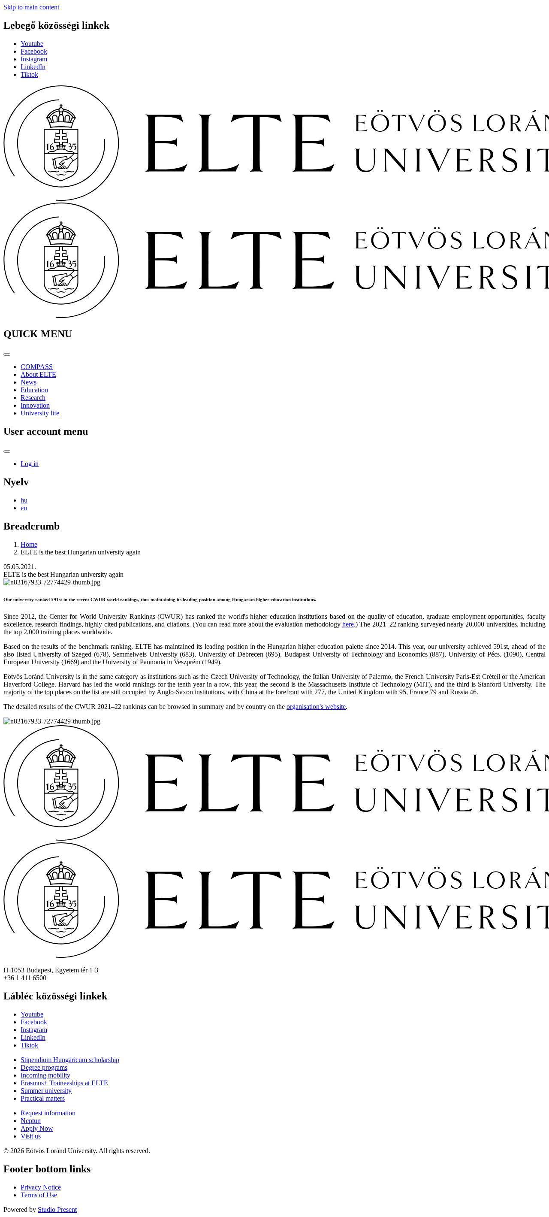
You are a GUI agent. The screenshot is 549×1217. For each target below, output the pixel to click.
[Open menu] (6, 354)
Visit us (31, 1136)
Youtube (32, 43)
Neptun (31, 1120)
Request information (48, 1113)
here (348, 624)
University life (40, 413)
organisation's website (316, 706)
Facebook (34, 51)
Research (33, 397)
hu (24, 500)
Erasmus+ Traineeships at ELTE (64, 1083)
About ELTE (38, 374)
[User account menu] (6, 451)
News (28, 382)
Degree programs (44, 1067)
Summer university (46, 1090)
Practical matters (43, 1098)
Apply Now (37, 1128)
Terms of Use (39, 1195)
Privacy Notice (41, 1187)
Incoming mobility (45, 1075)
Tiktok (29, 74)
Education (34, 390)
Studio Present (57, 1209)
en (24, 508)
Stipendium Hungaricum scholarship (70, 1059)
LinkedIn (33, 66)
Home (29, 544)
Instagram (34, 59)
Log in (30, 463)
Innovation (35, 405)
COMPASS (37, 366)
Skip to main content (31, 7)
